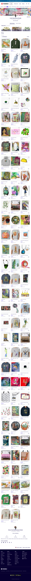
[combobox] (11, 4)
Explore (2, 6)
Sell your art (9, 559)
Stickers (10, 6)
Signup (2, 562)
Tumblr (25, 557)
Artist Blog (9, 562)
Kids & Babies (27, 6)
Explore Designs (18, 23)
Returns (16, 554)
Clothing (6, 6)
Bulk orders (2, 563)
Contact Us (16, 561)
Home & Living (22, 6)
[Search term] (11, 4)
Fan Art (2, 554)
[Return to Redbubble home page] (5, 4)
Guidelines (16, 557)
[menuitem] (2, 7)
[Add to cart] (9, 65)
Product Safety (17, 558)
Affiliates (8, 558)
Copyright (16, 559)
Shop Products (12, 23)
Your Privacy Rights (17, 563)
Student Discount (2, 559)
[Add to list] (9, 39)
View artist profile (15, 20)
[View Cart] (29, 4)
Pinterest (25, 558)
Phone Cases (14, 6)
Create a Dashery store (9, 564)
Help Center (17, 555)
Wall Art (18, 6)
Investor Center (9, 554)
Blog (1, 557)
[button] (6, 29)
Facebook (25, 554)
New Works (2, 555)
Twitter (25, 555)
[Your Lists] (27, 4)
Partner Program (8, 556)
